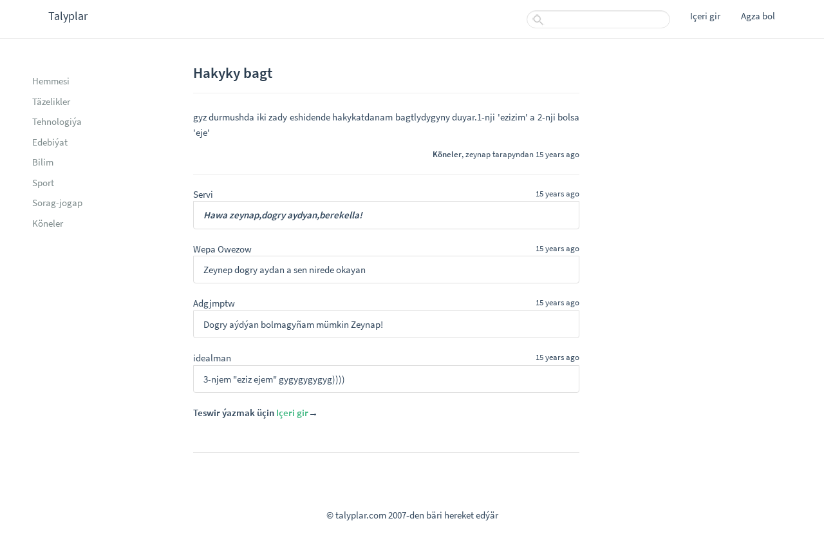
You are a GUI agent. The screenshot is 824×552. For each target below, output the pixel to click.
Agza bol (758, 16)
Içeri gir (705, 16)
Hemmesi (51, 81)
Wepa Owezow (222, 249)
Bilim (42, 162)
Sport (43, 182)
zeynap (478, 154)
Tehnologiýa (57, 121)
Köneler (47, 223)
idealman (212, 358)
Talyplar (68, 15)
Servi (203, 194)
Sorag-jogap (57, 202)
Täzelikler (51, 101)
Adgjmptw (214, 303)
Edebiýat (50, 142)
